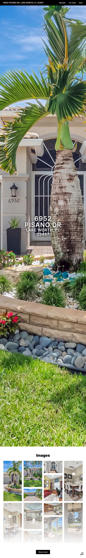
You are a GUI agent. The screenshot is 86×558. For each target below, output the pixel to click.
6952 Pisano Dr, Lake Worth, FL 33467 (23, 3)
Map (81, 3)
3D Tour (72, 3)
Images (62, 3)
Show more (43, 552)
